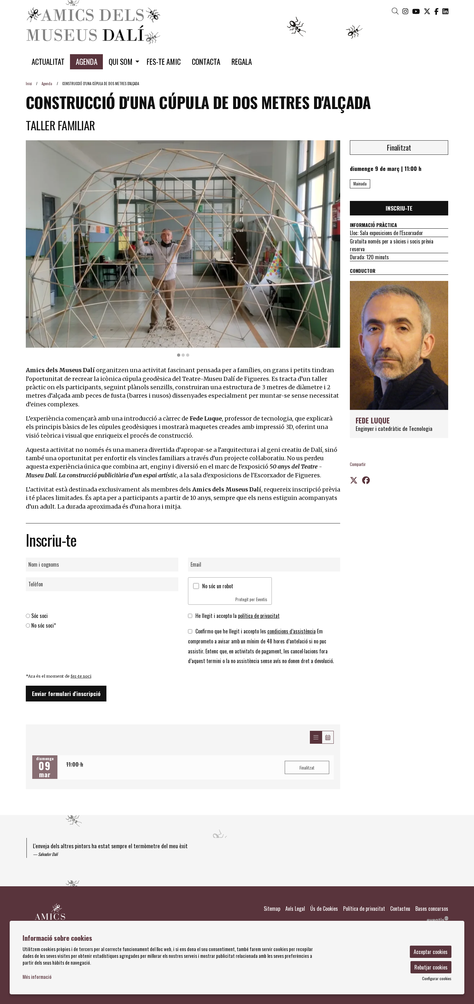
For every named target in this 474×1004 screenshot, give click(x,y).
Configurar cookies (436, 978)
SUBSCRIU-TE (237, 287)
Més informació (37, 976)
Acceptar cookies (431, 952)
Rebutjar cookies (431, 967)
